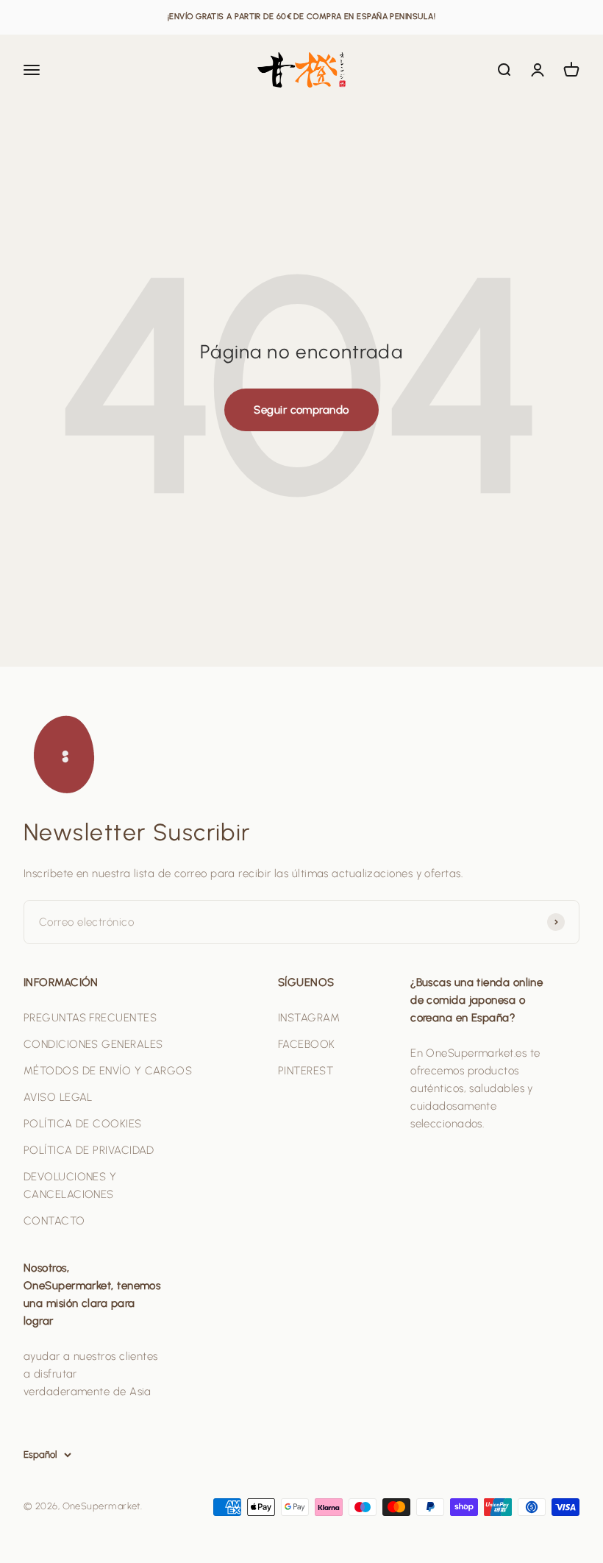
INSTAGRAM (309, 1017)
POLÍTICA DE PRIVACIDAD (89, 1150)
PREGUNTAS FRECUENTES (90, 1017)
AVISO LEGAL (58, 1097)
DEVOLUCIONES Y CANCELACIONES (70, 1185)
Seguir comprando (301, 410)
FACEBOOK (306, 1044)
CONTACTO (54, 1220)
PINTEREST (305, 1070)
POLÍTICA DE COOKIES (83, 1123)
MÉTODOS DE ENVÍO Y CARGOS (108, 1070)
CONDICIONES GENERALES (93, 1044)
